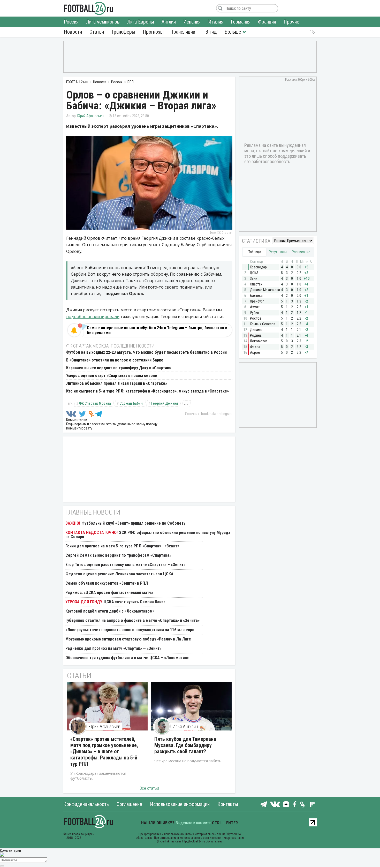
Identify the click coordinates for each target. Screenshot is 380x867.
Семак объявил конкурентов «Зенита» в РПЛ (106, 583)
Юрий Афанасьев (90, 116)
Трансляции (183, 32)
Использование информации (180, 804)
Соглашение (129, 804)
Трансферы (123, 32)
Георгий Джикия (164, 403)
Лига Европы (140, 22)
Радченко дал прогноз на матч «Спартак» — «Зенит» (113, 648)
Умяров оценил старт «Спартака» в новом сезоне (111, 375)
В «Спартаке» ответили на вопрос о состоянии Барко (114, 360)
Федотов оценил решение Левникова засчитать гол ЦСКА (119, 573)
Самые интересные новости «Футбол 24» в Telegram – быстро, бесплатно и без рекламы (157, 330)
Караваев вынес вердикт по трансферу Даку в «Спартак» (118, 367)
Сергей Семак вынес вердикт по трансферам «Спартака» (118, 555)
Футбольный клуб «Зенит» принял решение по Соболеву (133, 523)
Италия (215, 22)
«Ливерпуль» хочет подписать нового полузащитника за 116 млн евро (129, 629)
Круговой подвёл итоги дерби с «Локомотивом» (109, 611)
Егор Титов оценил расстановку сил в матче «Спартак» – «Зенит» (125, 564)
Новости (73, 32)
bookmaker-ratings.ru (216, 414)
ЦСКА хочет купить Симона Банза (134, 601)
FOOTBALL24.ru (88, 8)
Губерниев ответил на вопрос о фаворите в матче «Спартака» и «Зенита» (132, 620)
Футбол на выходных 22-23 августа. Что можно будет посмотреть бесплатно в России (146, 352)
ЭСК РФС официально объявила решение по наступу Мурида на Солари (147, 534)
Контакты (227, 804)
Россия (71, 22)
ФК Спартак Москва (95, 403)
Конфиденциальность (86, 804)
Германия (240, 22)
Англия (169, 22)
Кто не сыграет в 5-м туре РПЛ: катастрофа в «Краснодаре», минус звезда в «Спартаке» (147, 391)
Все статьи (149, 788)
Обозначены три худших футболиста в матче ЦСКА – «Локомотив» (127, 657)
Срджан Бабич (131, 403)
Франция (267, 22)
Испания (192, 22)
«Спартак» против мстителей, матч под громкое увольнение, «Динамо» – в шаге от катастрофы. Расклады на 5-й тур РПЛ (104, 751)
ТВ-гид (210, 32)
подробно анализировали (92, 316)
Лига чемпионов (103, 22)
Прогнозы (153, 32)
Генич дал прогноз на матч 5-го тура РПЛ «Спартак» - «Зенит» (122, 546)
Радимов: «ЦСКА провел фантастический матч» (109, 592)
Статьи (96, 32)
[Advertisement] (190, 56)
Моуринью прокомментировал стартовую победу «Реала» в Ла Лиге (128, 639)
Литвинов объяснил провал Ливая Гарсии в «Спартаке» (116, 383)
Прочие (291, 22)
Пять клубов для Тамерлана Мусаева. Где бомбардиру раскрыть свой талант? (185, 745)
